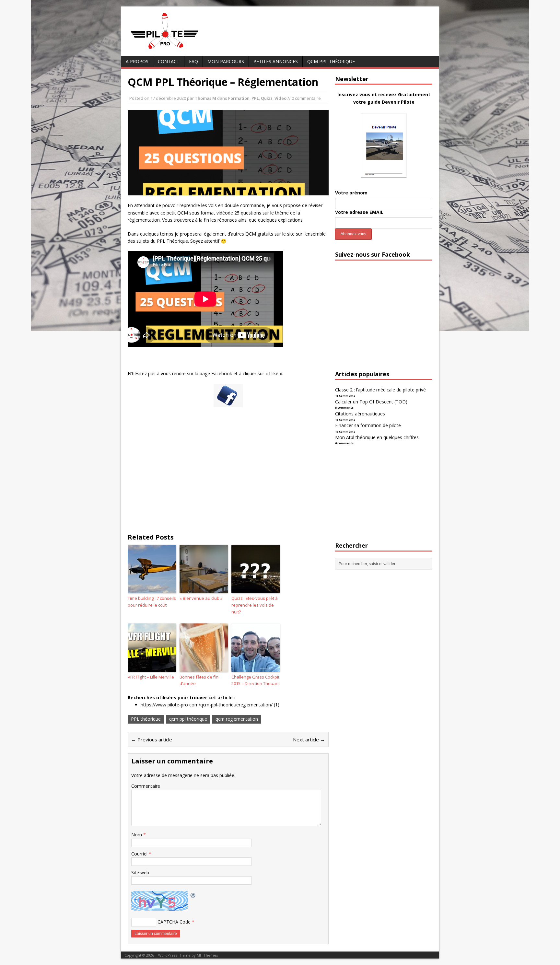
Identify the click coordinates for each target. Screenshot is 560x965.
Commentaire (145, 786)
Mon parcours (225, 61)
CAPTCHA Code (174, 922)
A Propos (137, 61)
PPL (255, 98)
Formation (239, 98)
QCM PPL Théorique (331, 61)
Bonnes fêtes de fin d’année (199, 680)
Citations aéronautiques (360, 414)
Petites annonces (275, 61)
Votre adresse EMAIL (359, 212)
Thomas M (205, 98)
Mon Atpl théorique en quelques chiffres (377, 437)
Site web (140, 872)
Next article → (309, 739)
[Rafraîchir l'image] (193, 894)
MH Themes (207, 955)
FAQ (193, 61)
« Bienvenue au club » (201, 598)
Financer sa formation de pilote (368, 425)
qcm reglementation (237, 719)
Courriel (140, 854)
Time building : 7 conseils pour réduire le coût (152, 601)
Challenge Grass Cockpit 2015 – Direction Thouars (255, 680)
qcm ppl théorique (188, 719)
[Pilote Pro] (178, 49)
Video (280, 98)
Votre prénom (351, 193)
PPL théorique (146, 719)
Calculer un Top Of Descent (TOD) (371, 402)
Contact (169, 61)
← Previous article (151, 739)
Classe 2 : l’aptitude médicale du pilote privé (380, 390)
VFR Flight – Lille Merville (151, 677)
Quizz (267, 98)
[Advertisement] (228, 476)
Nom (137, 834)
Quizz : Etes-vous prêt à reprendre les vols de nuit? (254, 605)
